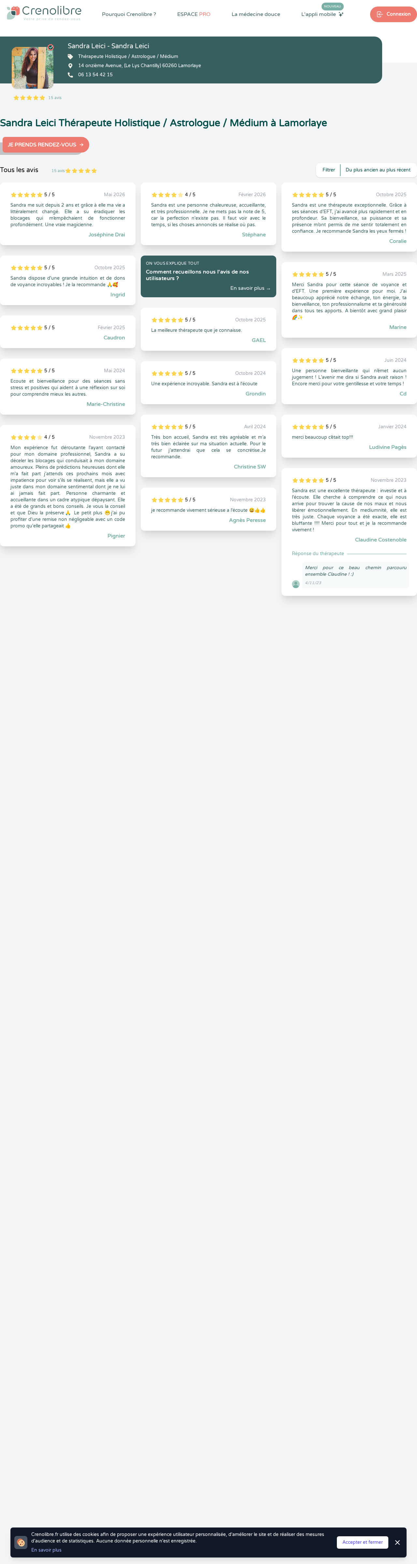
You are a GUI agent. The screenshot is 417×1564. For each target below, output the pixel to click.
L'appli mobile (321, 14)
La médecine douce (256, 14)
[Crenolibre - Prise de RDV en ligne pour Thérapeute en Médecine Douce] (44, 13)
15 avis (55, 98)
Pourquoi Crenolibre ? (129, 14)
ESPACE (193, 14)
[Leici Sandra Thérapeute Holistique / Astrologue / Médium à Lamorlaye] (32, 68)
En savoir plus (46, 1550)
